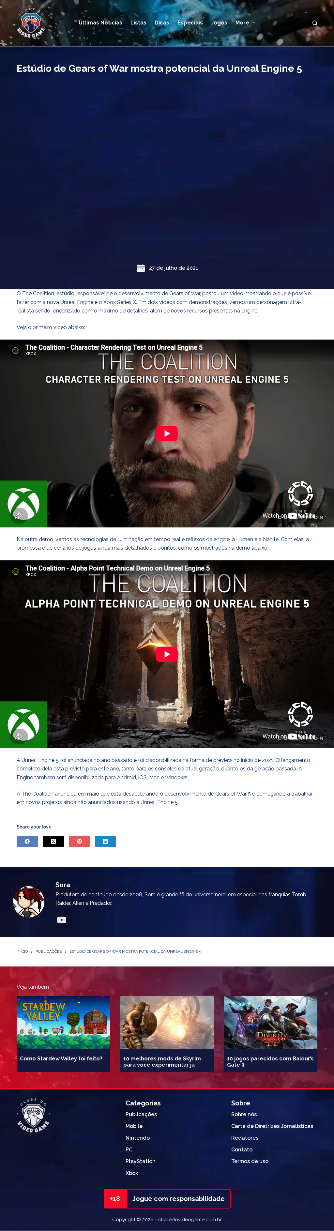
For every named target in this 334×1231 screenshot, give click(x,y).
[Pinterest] (79, 841)
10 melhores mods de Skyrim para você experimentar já (162, 1062)
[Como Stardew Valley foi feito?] (63, 1022)
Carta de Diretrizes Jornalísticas (272, 1126)
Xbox (132, 1173)
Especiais (190, 23)
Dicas (162, 23)
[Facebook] (27, 841)
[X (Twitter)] (53, 841)
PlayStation (141, 1161)
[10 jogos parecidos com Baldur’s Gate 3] (270, 1022)
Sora (62, 885)
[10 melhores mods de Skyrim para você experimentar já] (167, 1022)
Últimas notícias (100, 23)
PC (129, 1150)
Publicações (141, 1114)
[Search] (314, 23)
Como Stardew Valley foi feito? (61, 1059)
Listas (138, 23)
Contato (241, 1150)
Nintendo (138, 1138)
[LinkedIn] (105, 841)
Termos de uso (249, 1161)
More (242, 23)
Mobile (134, 1126)
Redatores (244, 1138)
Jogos (219, 23)
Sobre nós (244, 1114)
